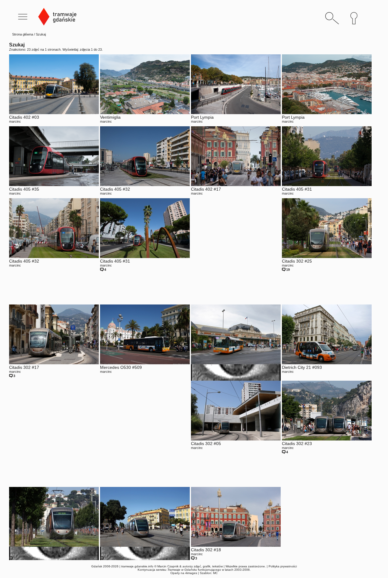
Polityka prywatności (283, 566)
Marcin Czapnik (168, 566)
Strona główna (22, 34)
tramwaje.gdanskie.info (137, 566)
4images (191, 573)
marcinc (15, 121)
